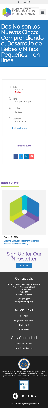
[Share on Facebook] (16, 156)
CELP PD (24, 316)
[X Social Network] (21, 156)
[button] (42, 12)
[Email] (31, 156)
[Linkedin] (26, 156)
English (28, 8)
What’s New (24, 329)
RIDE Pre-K (24, 325)
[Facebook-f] (18, 2)
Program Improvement (24, 320)
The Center (21, 121)
